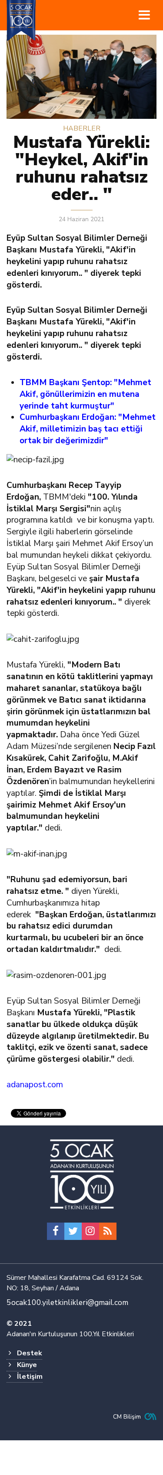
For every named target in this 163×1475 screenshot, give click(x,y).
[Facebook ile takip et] (55, 1231)
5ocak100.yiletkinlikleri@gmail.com (67, 1302)
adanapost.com (35, 1084)
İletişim (30, 1376)
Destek (29, 1353)
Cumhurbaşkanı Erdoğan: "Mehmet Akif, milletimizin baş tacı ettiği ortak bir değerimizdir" (88, 429)
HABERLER (81, 128)
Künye (27, 1365)
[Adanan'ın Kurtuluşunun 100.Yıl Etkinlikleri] (81, 1175)
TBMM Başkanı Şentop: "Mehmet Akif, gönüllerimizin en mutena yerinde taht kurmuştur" (85, 394)
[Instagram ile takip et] (90, 1231)
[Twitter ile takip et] (73, 1231)
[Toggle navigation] (144, 15)
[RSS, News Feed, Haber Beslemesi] (107, 1231)
